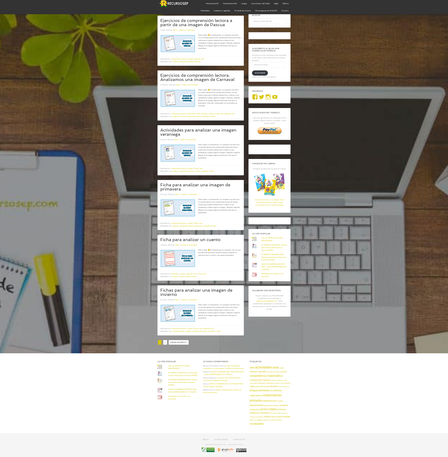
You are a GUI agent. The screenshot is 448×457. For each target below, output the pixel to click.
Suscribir (260, 73)
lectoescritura (265, 386)
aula (275, 367)
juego (257, 386)
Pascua (197, 61)
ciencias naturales (258, 371)
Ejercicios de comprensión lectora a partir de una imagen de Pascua (196, 22)
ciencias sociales (273, 372)
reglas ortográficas (282, 413)
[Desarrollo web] (225, 451)
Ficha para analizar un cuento (190, 239)
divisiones (269, 383)
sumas (286, 416)
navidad (280, 401)
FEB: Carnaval (202, 114)
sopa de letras (276, 417)
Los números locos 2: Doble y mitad (269, 202)
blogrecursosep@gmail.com (267, 301)
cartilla (281, 368)
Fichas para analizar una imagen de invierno (196, 292)
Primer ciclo (219, 114)
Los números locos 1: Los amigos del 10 (269, 200)
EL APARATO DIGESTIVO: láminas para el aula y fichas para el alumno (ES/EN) (274, 247)
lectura (274, 386)
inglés (252, 386)
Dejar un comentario (187, 30)
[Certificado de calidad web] (208, 451)
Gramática (175, 274)
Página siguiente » (178, 342)
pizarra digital (268, 409)
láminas (278, 390)
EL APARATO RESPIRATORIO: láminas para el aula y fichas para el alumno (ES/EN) (273, 257)
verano (197, 171)
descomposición (260, 383)
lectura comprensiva (283, 386)
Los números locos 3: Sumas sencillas (269, 205)
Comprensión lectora (178, 59)
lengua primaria (190, 276)
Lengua (190, 59)
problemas (281, 409)
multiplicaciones (269, 401)
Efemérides (191, 114)
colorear (283, 371)
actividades (263, 367)
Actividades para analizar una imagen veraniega (198, 132)
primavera (198, 226)
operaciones (256, 405)
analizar (175, 61)
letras (271, 391)
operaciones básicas (271, 405)
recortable (274, 413)
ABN (252, 367)
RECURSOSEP (175, 3)
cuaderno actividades (277, 380)
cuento (181, 276)
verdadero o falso (208, 116)
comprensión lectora (186, 61)
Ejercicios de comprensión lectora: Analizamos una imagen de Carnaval (197, 77)
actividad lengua (178, 331)
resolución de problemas (257, 417)
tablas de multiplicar (256, 420)
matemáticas (256, 395)
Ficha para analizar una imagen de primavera (195, 187)
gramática (287, 383)
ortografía (284, 405)
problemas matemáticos (260, 413)
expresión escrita (279, 383)
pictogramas (255, 409)
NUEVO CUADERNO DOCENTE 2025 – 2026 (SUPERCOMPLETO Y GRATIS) (273, 266)
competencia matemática (266, 375)
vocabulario (257, 423)
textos (274, 420)
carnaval (182, 116)
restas (267, 416)
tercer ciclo (267, 420)
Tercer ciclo (201, 274)
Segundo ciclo (199, 59)
